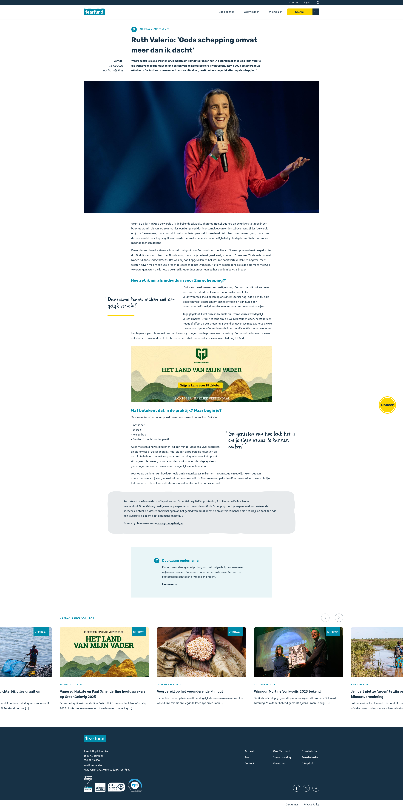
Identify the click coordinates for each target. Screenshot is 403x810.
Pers (247, 757)
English (307, 2)
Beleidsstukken (310, 757)
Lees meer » (169, 584)
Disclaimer (292, 804)
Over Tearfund (281, 751)
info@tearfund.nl (93, 765)
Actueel (249, 751)
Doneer (387, 405)
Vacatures (279, 763)
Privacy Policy (311, 804)
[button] (325, 618)
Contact (293, 2)
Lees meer (104, 673)
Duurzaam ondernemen (154, 29)
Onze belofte (309, 751)
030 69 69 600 (92, 760)
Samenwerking (282, 757)
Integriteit (308, 763)
